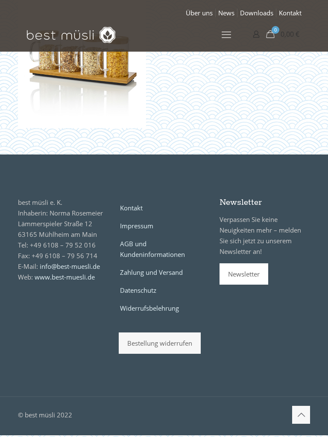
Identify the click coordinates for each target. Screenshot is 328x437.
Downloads (256, 13)
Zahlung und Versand (151, 272)
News (226, 13)
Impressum (136, 225)
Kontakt (290, 13)
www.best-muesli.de (65, 277)
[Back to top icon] (301, 415)
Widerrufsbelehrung (149, 308)
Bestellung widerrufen (159, 343)
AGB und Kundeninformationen (152, 249)
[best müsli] (71, 34)
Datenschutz (138, 290)
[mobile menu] (226, 34)
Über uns (199, 13)
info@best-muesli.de (70, 266)
